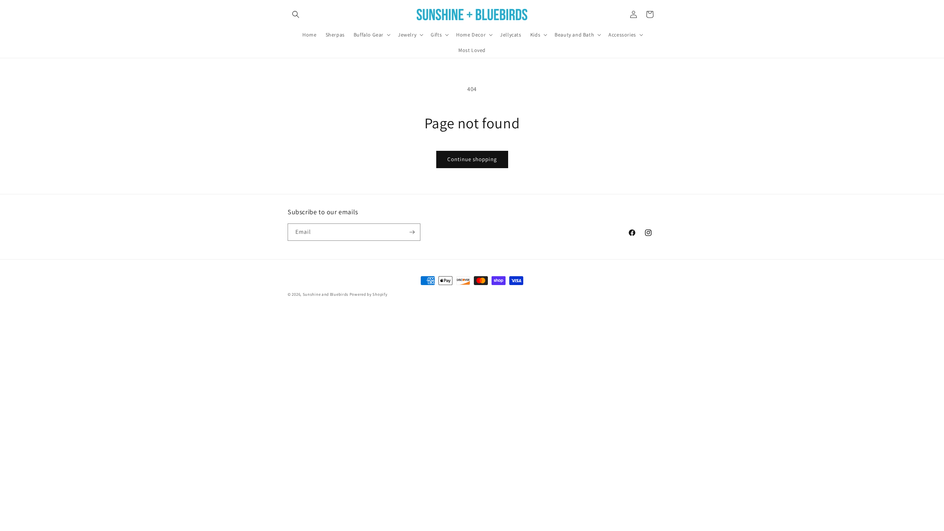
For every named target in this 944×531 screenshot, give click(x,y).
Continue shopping (472, 159)
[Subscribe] (412, 232)
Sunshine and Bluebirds (326, 294)
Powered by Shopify (369, 294)
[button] (296, 14)
